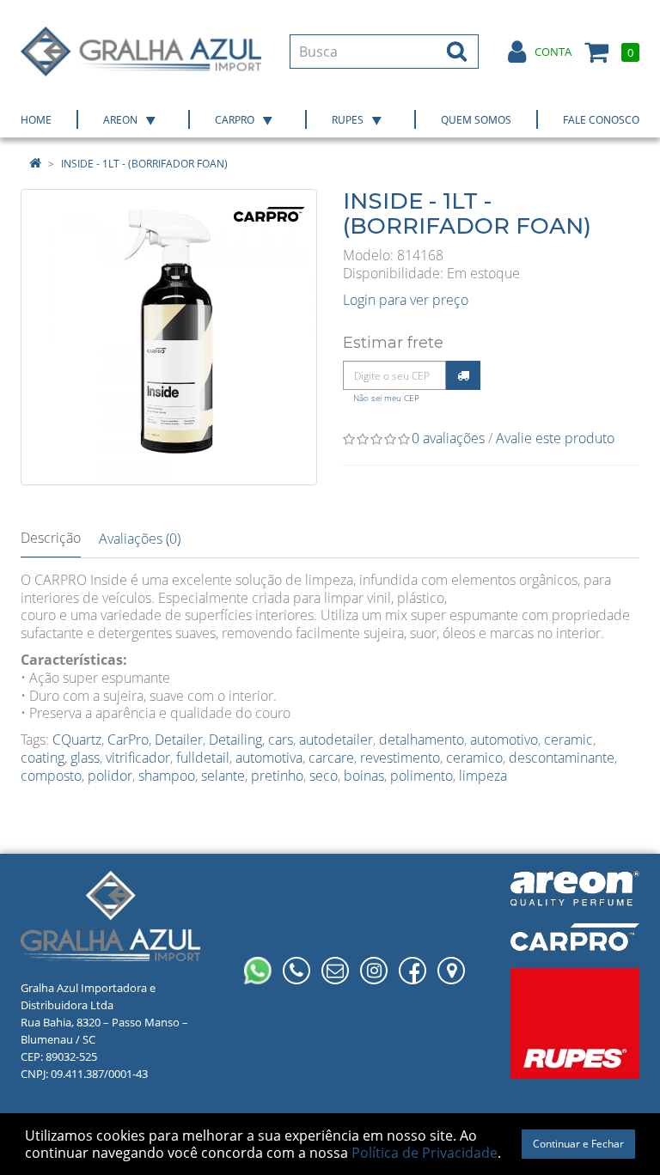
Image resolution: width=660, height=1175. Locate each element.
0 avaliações (448, 438)
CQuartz (76, 739)
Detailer (179, 739)
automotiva (268, 757)
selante (223, 775)
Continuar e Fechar (578, 1143)
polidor (110, 775)
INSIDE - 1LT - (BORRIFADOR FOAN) (144, 163)
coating (42, 757)
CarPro (128, 739)
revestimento (400, 757)
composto (51, 775)
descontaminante (561, 757)
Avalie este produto (555, 438)
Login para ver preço (405, 299)
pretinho (277, 775)
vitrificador (138, 757)
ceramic (568, 739)
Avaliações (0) (139, 538)
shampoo (166, 775)
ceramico (474, 757)
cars (280, 739)
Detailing (235, 739)
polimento (421, 775)
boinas (364, 775)
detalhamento (421, 739)
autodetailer (336, 739)
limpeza (483, 775)
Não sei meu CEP (386, 398)
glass (85, 757)
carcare (331, 757)
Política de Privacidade (424, 1152)
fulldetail (202, 757)
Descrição (51, 537)
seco (323, 775)
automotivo (504, 739)
